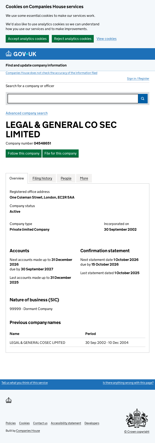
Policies (11, 423)
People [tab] (66, 178)
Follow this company (24, 153)
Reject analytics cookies (72, 38)
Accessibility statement (66, 423)
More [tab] (84, 178)
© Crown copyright (136, 431)
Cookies (24, 423)
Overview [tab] (16, 178)
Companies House (28, 430)
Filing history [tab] (42, 178)
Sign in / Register (138, 78)
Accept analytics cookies (27, 38)
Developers (91, 423)
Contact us (40, 423)
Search (143, 98)
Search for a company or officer (30, 86)
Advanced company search (27, 113)
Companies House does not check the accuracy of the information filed (51, 73)
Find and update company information (36, 65)
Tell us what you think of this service (25, 382)
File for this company (60, 153)
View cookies (107, 38)
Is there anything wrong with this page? (128, 382)
